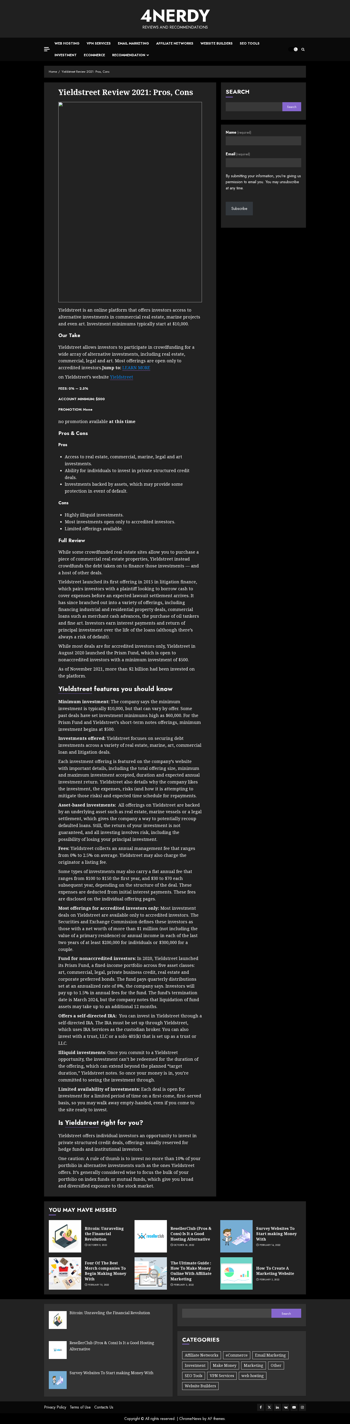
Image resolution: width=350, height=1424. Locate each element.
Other (276, 1365)
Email (238, 154)
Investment (66, 55)
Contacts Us (103, 1407)
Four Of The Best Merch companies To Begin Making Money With (105, 1271)
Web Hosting (67, 43)
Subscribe (239, 208)
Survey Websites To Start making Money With (276, 1234)
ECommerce (94, 55)
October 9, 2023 (97, 1245)
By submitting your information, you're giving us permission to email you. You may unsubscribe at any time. (263, 182)
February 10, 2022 (98, 1285)
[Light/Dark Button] (293, 49)
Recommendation (128, 55)
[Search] (303, 49)
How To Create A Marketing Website (275, 1271)
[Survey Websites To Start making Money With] (236, 1236)
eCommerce (237, 1355)
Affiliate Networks (174, 43)
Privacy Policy (55, 1407)
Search (238, 91)
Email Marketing (133, 43)
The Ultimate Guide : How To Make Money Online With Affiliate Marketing (190, 1271)
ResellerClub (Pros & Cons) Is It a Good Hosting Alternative (190, 1234)
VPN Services (99, 43)
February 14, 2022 (270, 1245)
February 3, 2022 (184, 1285)
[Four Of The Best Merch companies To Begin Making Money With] (65, 1273)
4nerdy (175, 15)
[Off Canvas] (47, 49)
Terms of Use (80, 1407)
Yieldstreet (121, 377)
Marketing (253, 1365)
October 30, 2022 (184, 1245)
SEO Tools (250, 43)
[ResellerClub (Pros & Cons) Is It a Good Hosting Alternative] (151, 1236)
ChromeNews (190, 1418)
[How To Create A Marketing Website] (236, 1273)
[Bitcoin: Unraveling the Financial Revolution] (65, 1236)
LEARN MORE (136, 367)
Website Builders (216, 43)
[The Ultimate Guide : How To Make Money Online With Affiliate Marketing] (151, 1273)
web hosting (252, 1375)
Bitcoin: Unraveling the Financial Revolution (104, 1234)
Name (238, 132)
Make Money (224, 1365)
